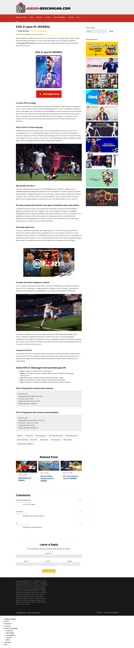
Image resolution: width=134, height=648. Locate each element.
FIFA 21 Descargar (40, 435)
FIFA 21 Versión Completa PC (25, 444)
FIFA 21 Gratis (44, 439)
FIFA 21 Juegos (67, 439)
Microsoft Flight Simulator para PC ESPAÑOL (47, 478)
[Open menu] (16, 21)
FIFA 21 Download (22, 439)
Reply (80, 500)
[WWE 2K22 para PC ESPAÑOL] (26, 466)
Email (48, 561)
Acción (31, 17)
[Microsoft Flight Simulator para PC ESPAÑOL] (48, 465)
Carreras (47, 17)
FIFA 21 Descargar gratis (56, 435)
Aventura (39, 17)
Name (26, 561)
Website (70, 561)
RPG (8, 640)
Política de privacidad (111, 612)
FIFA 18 (73, 238)
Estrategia (10, 633)
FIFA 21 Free (33, 439)
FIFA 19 (79, 238)
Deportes (20, 435)
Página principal (21, 17)
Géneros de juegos (59, 17)
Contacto (71, 17)
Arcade (9, 638)
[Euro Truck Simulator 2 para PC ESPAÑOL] (71, 465)
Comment (48, 553)
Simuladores (29, 435)
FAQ (78, 17)
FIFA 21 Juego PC (55, 439)
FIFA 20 (49, 109)
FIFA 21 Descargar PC (72, 435)
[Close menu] (0, 617)
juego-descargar (23, 31)
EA (49, 38)
